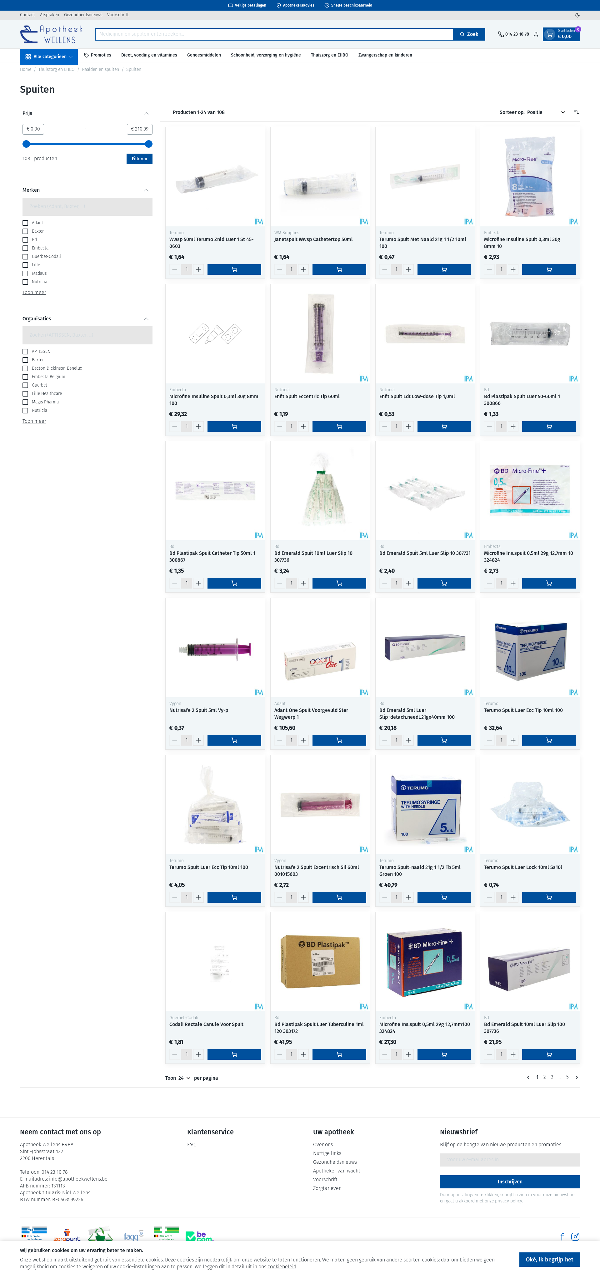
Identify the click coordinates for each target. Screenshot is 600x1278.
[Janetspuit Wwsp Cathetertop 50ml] (320, 176)
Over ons (323, 1144)
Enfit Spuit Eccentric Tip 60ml (307, 396)
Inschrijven (510, 1182)
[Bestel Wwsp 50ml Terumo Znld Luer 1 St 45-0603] (234, 269)
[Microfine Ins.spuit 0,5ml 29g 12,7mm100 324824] (425, 961)
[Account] (536, 34)
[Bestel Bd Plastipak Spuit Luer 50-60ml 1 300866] (549, 426)
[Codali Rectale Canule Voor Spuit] (215, 961)
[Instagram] (575, 1236)
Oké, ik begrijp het (549, 1259)
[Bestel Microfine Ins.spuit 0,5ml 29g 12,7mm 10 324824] (549, 583)
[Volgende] (575, 1077)
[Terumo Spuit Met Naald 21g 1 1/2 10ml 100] (425, 176)
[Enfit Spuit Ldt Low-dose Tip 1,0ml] (425, 333)
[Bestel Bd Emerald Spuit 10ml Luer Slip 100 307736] (549, 1054)
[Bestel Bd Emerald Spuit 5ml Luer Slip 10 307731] (444, 583)
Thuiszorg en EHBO (329, 55)
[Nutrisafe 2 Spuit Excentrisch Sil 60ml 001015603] (320, 804)
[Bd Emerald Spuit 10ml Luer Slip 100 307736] (530, 961)
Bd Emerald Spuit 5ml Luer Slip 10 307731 (425, 553)
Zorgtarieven (327, 1188)
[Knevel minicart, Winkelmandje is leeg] (549, 34)
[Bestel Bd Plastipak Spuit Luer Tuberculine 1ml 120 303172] (339, 1054)
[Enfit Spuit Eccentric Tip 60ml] (320, 333)
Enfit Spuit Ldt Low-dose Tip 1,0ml (417, 396)
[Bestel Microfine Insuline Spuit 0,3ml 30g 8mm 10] (549, 269)
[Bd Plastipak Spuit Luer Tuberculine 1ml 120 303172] (320, 961)
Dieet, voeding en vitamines (149, 55)
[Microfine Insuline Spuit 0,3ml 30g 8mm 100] (215, 333)
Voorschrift (118, 15)
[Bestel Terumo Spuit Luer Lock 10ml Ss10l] (549, 897)
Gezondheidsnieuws (83, 15)
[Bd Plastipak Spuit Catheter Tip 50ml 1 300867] (215, 490)
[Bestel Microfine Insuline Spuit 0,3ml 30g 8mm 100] (234, 426)
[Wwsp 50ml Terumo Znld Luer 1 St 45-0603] (215, 176)
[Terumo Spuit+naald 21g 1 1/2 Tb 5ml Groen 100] (425, 804)
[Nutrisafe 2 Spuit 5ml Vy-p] (215, 647)
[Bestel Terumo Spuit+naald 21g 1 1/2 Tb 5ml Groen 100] (444, 897)
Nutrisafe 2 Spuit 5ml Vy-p (198, 710)
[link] (529, 1077)
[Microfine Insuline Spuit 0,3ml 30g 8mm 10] (530, 176)
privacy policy (508, 1201)
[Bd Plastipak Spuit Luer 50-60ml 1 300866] (530, 333)
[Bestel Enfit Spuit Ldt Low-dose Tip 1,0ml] (444, 426)
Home (25, 69)
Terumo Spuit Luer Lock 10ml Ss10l (523, 867)
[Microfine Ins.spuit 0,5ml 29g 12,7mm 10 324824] (530, 490)
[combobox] (274, 34)
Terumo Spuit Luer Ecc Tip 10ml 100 (523, 710)
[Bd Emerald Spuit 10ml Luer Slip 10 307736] (320, 490)
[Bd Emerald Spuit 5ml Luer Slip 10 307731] (425, 490)
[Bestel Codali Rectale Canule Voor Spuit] (234, 1054)
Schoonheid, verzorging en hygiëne (266, 55)
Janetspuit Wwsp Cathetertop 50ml (313, 239)
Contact (27, 15)
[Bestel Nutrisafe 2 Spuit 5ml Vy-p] (234, 740)
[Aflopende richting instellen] (576, 112)
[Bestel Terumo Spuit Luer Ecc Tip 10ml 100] (549, 740)
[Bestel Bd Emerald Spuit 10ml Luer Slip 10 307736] (339, 583)
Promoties (101, 55)
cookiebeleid (282, 1267)
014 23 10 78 (55, 1172)
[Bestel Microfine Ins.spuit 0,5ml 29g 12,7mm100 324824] (444, 1054)
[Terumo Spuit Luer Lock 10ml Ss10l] (530, 804)
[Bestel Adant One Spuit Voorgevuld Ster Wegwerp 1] (339, 740)
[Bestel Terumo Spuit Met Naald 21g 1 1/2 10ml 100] (444, 269)
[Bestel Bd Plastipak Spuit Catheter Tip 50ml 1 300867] (234, 583)
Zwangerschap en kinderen (385, 55)
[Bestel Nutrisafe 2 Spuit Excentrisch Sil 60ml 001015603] (339, 897)
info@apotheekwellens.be (78, 1179)
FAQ (191, 1144)
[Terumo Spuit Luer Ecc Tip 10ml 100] (530, 647)
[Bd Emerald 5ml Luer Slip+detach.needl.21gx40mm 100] (425, 647)
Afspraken (49, 15)
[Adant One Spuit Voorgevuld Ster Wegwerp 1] (320, 647)
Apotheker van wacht (336, 1171)
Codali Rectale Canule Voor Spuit (206, 1024)
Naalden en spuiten (100, 69)
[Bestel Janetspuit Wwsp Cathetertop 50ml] (339, 269)
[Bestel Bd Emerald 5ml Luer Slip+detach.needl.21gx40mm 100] (444, 740)
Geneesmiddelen (204, 55)
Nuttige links (327, 1153)
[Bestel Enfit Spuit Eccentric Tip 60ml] (339, 426)
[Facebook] (562, 1236)
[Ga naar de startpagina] (51, 34)
